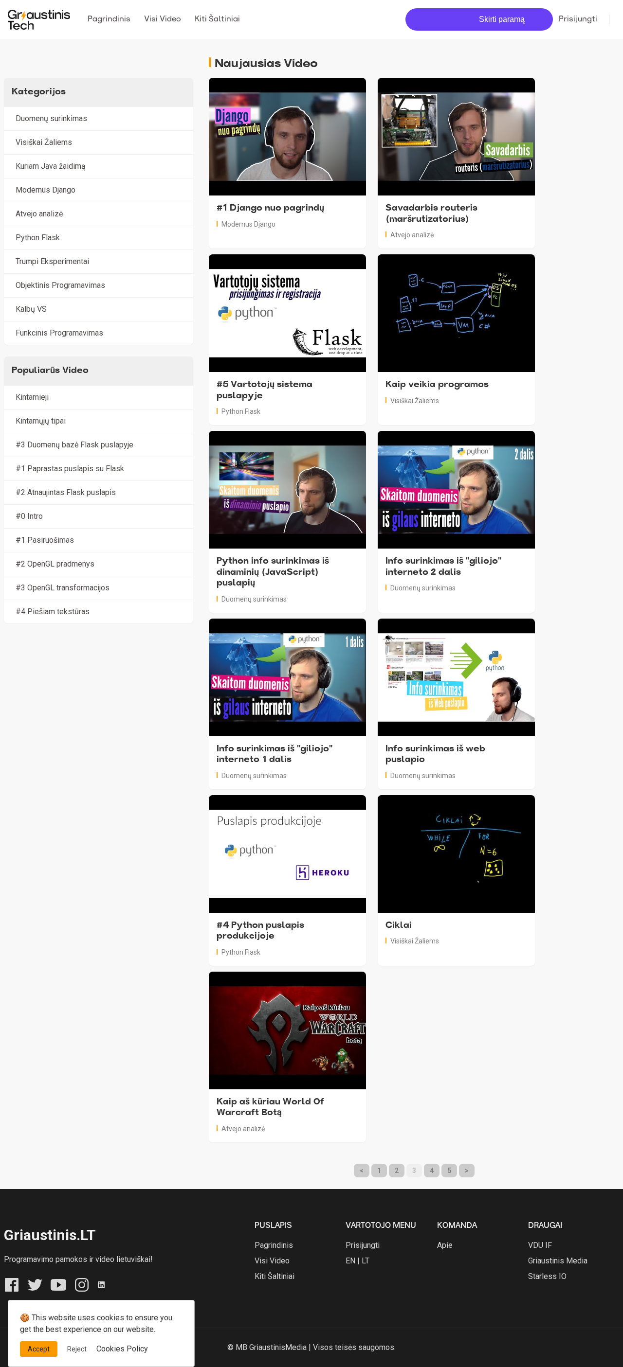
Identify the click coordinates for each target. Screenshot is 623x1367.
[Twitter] (35, 1284)
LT (365, 1260)
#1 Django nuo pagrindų (270, 208)
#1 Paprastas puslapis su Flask (70, 468)
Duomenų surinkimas (254, 599)
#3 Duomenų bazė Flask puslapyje (74, 444)
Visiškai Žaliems (414, 401)
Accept (39, 1349)
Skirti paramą (502, 19)
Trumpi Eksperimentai (52, 261)
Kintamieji (32, 397)
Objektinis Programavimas (60, 285)
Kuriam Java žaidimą (51, 166)
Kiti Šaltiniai (217, 19)
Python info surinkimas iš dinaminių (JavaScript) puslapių (273, 572)
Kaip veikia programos (437, 385)
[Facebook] (11, 1284)
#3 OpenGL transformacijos (63, 587)
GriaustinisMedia (278, 1347)
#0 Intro (29, 516)
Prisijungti (578, 19)
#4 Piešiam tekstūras (53, 611)
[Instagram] (82, 1284)
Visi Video (162, 19)
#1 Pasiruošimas (45, 540)
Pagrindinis (109, 19)
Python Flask (240, 411)
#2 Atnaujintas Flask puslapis (66, 492)
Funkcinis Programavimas (59, 332)
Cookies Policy (122, 1348)
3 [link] (414, 1170)
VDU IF (540, 1245)
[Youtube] (58, 1284)
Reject (77, 1349)
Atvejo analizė (412, 235)
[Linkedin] (101, 1284)
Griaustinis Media (557, 1260)
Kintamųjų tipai (41, 421)
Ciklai (398, 926)
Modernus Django (248, 224)
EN (350, 1260)
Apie (445, 1245)
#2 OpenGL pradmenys (55, 563)
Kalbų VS (31, 309)
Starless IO (547, 1276)
